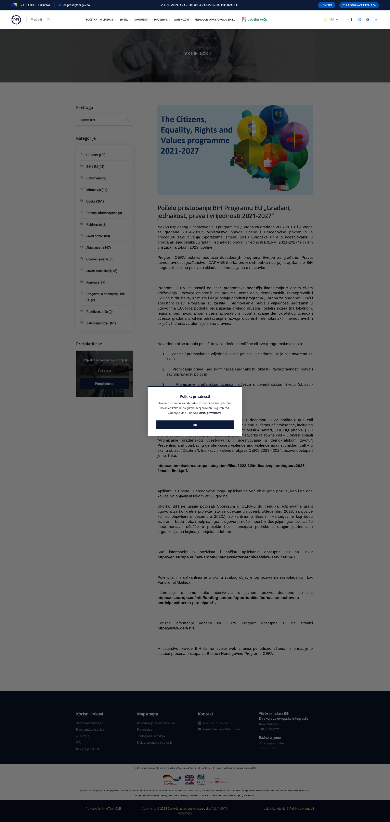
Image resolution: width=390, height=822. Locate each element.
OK (195, 425)
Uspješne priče (257, 19)
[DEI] (16, 19)
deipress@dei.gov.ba (76, 5)
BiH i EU (124, 19)
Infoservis (161, 19)
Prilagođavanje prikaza (359, 5)
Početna (91, 19)
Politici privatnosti (209, 413)
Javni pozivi (181, 19)
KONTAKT (326, 5)
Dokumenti (141, 19)
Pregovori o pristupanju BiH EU (215, 19)
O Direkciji (107, 19)
